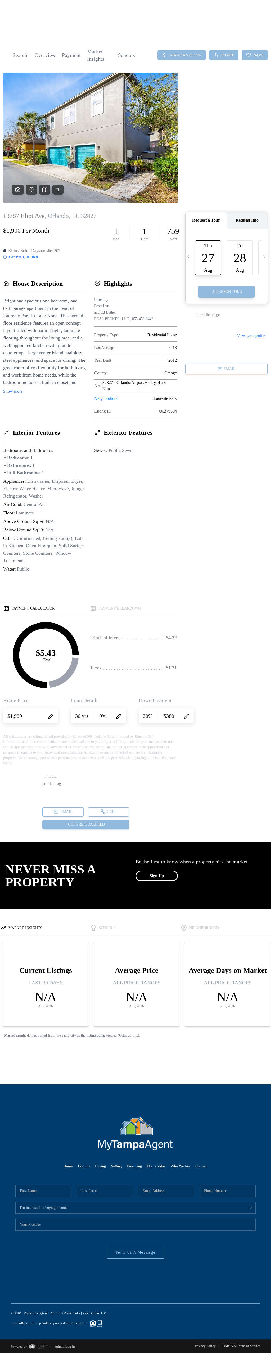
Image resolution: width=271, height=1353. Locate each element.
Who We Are (180, 1166)
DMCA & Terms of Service (241, 1346)
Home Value (156, 1166)
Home (68, 1166)
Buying (100, 1166)
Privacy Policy (205, 1346)
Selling (116, 1166)
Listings (84, 1166)
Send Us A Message (135, 1252)
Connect (201, 1166)
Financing (134, 1166)
